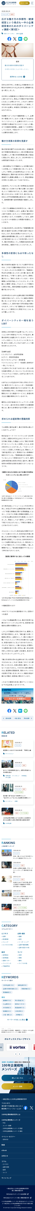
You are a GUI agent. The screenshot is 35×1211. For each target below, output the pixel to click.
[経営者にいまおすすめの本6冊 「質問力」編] (17, 748)
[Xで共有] (15, 39)
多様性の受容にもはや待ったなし (17, 69)
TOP (3, 1029)
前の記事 (8, 718)
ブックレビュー (10, 753)
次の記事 (26, 718)
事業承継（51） (26, 989)
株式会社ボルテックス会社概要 (16, 1194)
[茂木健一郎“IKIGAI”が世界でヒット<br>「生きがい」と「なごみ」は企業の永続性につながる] (17, 794)
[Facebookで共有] (9, 39)
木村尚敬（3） (7, 1008)
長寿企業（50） (22, 985)
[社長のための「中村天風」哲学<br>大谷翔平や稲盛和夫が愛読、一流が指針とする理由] (17, 881)
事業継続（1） (7, 992)
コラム (9, 1029)
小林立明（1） (19, 1011)
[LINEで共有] (26, 39)
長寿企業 (8, 776)
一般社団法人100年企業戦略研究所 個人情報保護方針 (17, 1189)
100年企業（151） (8, 985)
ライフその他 (19, 792)
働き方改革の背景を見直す (14, 65)
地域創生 (24, 776)
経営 (12, 14)
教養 (16, 801)
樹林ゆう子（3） (20, 1004)
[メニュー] (32, 3)
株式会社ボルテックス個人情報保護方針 (16, 1198)
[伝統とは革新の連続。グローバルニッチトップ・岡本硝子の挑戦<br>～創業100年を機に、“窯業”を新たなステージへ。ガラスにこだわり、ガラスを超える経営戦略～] (17, 867)
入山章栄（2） (7, 1004)
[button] (15, 1054)
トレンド (5, 14)
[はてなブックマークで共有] (20, 39)
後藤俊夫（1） (7, 1011)
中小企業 (20, 34)
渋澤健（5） (19, 1015)
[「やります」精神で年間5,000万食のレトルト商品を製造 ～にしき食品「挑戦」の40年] (17, 896)
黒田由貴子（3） (20, 1008)
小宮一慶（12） (7, 1015)
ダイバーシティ (9, 34)
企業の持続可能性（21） (10, 989)
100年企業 (8, 823)
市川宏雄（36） (19, 1000)
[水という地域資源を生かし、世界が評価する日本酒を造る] (17, 770)
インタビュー (16, 776)
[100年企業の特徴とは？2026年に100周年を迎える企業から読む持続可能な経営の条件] (17, 817)
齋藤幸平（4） (7, 1000)
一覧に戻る (17, 718)
